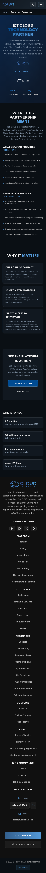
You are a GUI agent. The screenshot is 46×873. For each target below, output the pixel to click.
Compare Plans (23, 662)
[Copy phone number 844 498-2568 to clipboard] (33, 805)
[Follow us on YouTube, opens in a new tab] (34, 528)
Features (23, 541)
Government (23, 615)
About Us (23, 708)
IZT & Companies (23, 783)
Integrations (23, 555)
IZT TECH (23, 769)
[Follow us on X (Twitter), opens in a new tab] (26, 528)
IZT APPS (23, 776)
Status (25, 867)
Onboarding (23, 648)
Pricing (23, 548)
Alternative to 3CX (23, 688)
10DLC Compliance (23, 682)
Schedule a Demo (23, 383)
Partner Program (23, 715)
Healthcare (23, 595)
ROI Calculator (23, 675)
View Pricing (23, 391)
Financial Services (23, 601)
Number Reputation (23, 575)
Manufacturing (23, 621)
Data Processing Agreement (23, 748)
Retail (23, 628)
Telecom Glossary (23, 695)
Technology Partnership (23, 581)
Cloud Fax (23, 561)
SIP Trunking (23, 568)
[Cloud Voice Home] (23, 484)
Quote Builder (23, 668)
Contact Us (23, 721)
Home (4, 12)
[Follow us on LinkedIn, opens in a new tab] (12, 528)
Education (23, 608)
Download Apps (23, 655)
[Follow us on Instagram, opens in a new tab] (19, 528)
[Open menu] (41, 4)
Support (23, 642)
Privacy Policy (23, 741)
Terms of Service (23, 735)
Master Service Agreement (23, 755)
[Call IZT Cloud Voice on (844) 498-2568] (33, 4)
